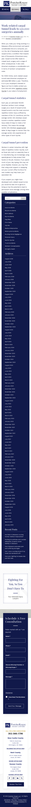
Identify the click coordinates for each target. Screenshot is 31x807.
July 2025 (8, 297)
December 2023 (10, 353)
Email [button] (16, 9)
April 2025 (8, 306)
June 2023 (8, 371)
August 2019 (9, 507)
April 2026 (8, 270)
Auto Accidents (10, 207)
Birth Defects (9, 213)
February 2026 (9, 276)
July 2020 (8, 474)
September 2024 (10, 327)
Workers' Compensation (13, 38)
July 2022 (8, 403)
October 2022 (9, 395)
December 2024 (10, 318)
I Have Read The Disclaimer (16, 698)
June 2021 (8, 442)
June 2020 (8, 477)
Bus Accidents (9, 216)
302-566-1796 (15, 733)
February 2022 (9, 418)
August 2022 (9, 400)
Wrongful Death (10, 249)
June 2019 (8, 513)
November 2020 (10, 463)
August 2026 (9, 259)
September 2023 (10, 362)
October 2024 (9, 324)
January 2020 (9, 492)
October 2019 (9, 501)
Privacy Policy (22, 800)
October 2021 (9, 430)
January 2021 (9, 457)
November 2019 (10, 498)
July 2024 (8, 332)
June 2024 (8, 335)
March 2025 (8, 309)
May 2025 (8, 303)
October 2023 (9, 359)
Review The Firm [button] (15, 784)
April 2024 (8, 341)
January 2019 (9, 525)
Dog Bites (8, 219)
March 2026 (8, 273)
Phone (8, 646)
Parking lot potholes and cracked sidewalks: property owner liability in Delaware (15, 541)
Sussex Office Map (16, 774)
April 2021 (8, 448)
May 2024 (8, 338)
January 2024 (9, 350)
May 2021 (8, 445)
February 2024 (9, 347)
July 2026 (8, 262)
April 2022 (8, 412)
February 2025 (9, 312)
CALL (27, 9)
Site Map (14, 800)
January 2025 (9, 315)
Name (8, 636)
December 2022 (10, 389)
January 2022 (9, 421)
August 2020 (9, 471)
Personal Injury (9, 237)
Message (9, 677)
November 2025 (10, 285)
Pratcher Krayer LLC (16, 36)
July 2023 (8, 368)
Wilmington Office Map (15, 748)
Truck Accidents (10, 243)
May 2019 (8, 516)
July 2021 (8, 439)
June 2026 (8, 264)
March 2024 (8, 344)
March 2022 (8, 415)
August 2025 (9, 294)
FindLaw (15, 803)
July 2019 (8, 510)
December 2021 (10, 424)
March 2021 (8, 451)
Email (8, 655)
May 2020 (8, 480)
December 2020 (10, 460)
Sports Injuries (9, 240)
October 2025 (9, 288)
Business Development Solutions (15, 801)
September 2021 (10, 433)
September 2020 (10, 468)
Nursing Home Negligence (13, 234)
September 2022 (10, 398)
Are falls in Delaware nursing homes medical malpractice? (14, 535)
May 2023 (8, 374)
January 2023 (9, 386)
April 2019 (8, 519)
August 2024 (9, 330)
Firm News (8, 222)
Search (23, 198)
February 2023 (9, 383)
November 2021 (10, 427)
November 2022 (10, 392)
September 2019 (10, 504)
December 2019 (10, 495)
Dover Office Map (15, 761)
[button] (5, 8)
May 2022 (8, 409)
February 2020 (9, 489)
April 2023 (8, 377)
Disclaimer (9, 693)
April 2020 (8, 483)
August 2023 (9, 365)
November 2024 (10, 321)
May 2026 (8, 267)
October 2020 (9, 466)
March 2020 (8, 486)
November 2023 (10, 356)
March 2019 (8, 522)
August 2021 (9, 436)
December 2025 (10, 282)
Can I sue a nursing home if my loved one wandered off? (15, 552)
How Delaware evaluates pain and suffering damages (14, 547)
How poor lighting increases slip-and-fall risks (15, 557)
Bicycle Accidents (10, 210)
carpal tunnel (21, 128)
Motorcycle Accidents (12, 231)
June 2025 (8, 300)
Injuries (7, 225)
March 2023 (8, 380)
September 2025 (10, 291)
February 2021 (9, 454)
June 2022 (8, 406)
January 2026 (9, 279)
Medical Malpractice (11, 228)
